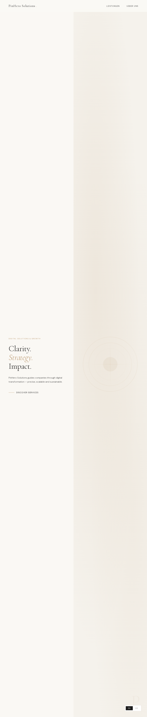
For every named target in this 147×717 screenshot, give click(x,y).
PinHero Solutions (23, 6)
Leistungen (113, 6)
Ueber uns (132, 6)
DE (136, 708)
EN (129, 708)
